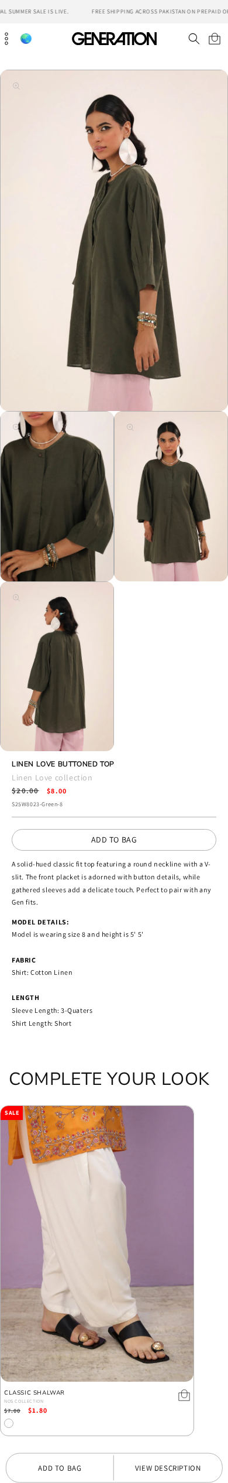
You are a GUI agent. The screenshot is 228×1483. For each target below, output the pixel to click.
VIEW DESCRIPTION (168, 1468)
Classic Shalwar (34, 1393)
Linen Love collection (52, 777)
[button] (194, 39)
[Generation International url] (114, 38)
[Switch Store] (26, 38)
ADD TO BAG (114, 839)
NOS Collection (23, 1401)
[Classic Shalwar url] (97, 1244)
